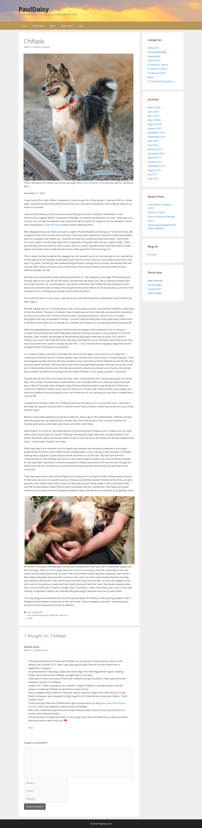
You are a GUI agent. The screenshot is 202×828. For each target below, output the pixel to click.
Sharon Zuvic (31, 646)
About (52, 25)
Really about (67, 25)
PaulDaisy (34, 9)
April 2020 (153, 115)
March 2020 (154, 120)
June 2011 (153, 178)
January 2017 (155, 128)
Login (80, 25)
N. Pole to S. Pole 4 (158, 64)
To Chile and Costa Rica (160, 81)
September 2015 (157, 136)
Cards (24, 25)
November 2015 (156, 132)
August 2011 (155, 170)
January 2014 (155, 149)
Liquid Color (154, 288)
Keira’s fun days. (156, 212)
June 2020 (153, 111)
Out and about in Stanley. (161, 216)
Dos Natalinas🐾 (34, 612)
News (151, 77)
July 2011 (153, 174)
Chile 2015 (153, 47)
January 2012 (155, 161)
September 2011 (157, 165)
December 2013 (156, 153)
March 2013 (154, 157)
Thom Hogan (155, 293)
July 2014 (153, 145)
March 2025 (154, 107)
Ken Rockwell (155, 284)
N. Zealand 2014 (157, 73)
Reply (30, 727)
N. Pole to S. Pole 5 (158, 68)
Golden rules (38, 25)
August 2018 (155, 124)
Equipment (154, 56)
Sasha (29, 618)
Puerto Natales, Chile (93, 182)
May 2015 (153, 140)
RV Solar (152, 254)
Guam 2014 (154, 60)
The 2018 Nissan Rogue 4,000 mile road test (47, 615)
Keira (150, 220)
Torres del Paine (52, 224)
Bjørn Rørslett (155, 280)
